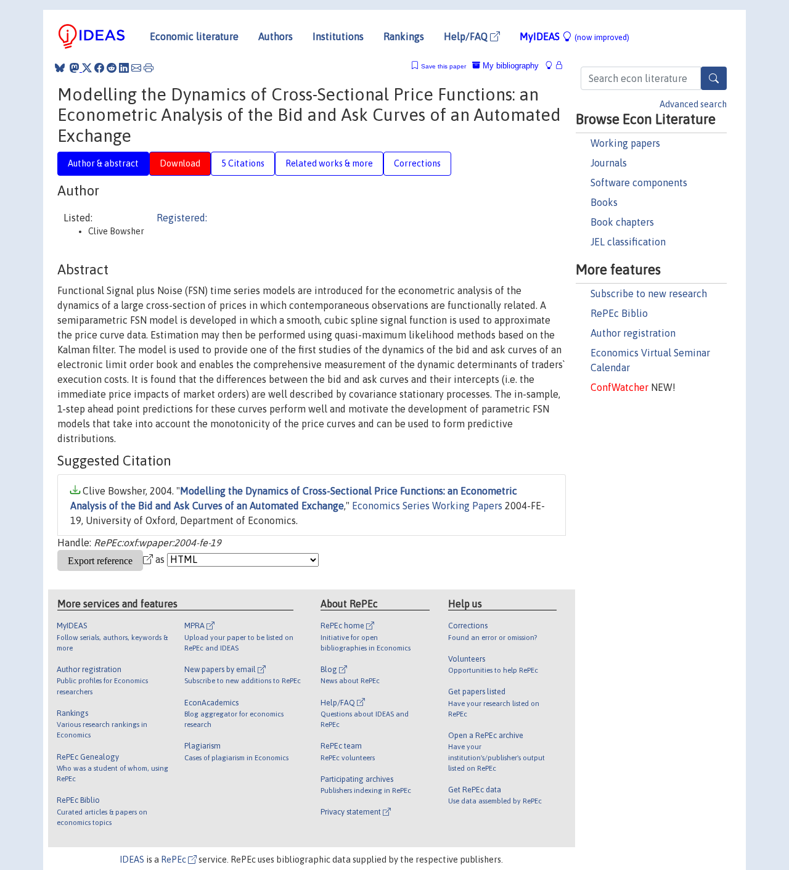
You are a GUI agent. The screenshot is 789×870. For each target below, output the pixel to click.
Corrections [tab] (417, 163)
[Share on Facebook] (99, 67)
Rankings (403, 36)
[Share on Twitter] (87, 67)
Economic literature (194, 36)
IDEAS (132, 859)
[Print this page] (148, 67)
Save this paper (443, 66)
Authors (275, 36)
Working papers (625, 143)
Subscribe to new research (649, 293)
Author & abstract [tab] (103, 163)
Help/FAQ (467, 36)
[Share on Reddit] (112, 67)
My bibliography (509, 65)
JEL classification (628, 241)
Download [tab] (180, 163)
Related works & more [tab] (329, 163)
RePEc (174, 859)
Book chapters (622, 222)
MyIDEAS (574, 36)
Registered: (182, 217)
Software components (639, 182)
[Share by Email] (136, 67)
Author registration (633, 333)
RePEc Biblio (619, 313)
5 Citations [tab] (242, 163)
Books (604, 202)
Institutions (338, 36)
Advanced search (693, 104)
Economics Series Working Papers (427, 505)
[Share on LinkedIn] (124, 67)
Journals (609, 162)
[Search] (714, 78)
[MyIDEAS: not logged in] (552, 66)
